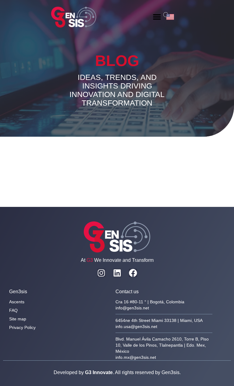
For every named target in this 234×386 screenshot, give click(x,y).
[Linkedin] (117, 273)
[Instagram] (101, 273)
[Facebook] (133, 273)
